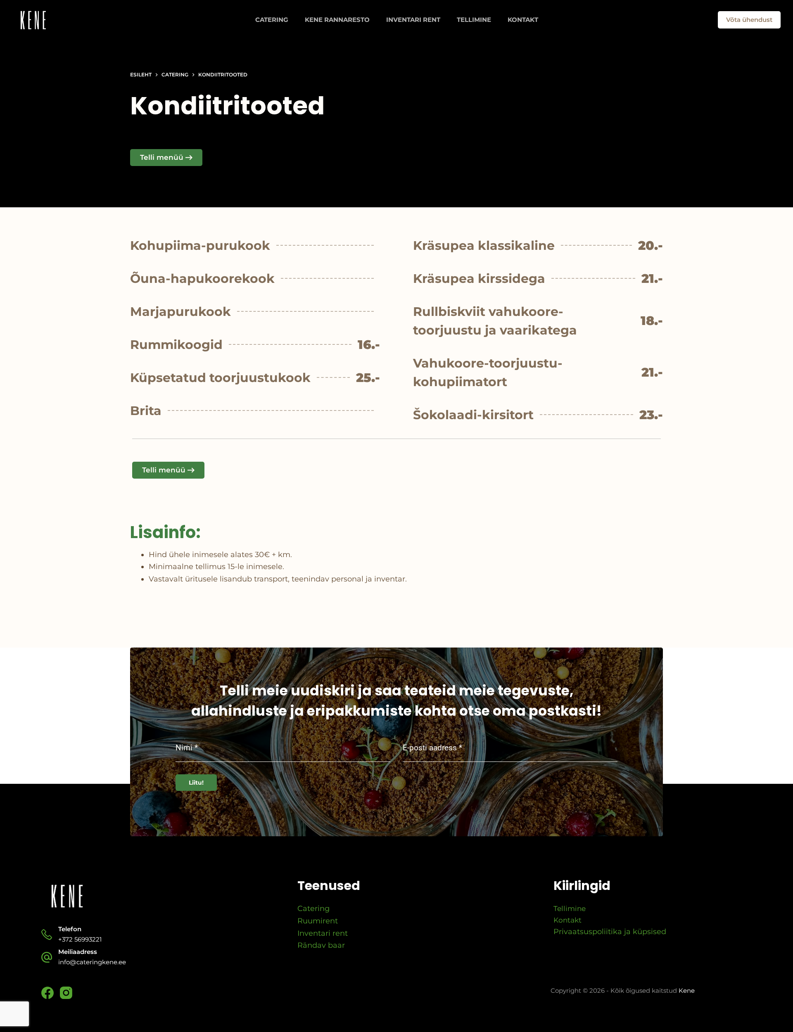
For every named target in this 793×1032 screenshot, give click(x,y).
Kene (687, 990)
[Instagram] (66, 993)
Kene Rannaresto (337, 20)
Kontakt (523, 20)
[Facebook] (47, 993)
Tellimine (474, 20)
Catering (271, 20)
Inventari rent (413, 20)
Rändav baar (321, 945)
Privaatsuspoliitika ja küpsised (609, 931)
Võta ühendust (749, 20)
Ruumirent (317, 920)
